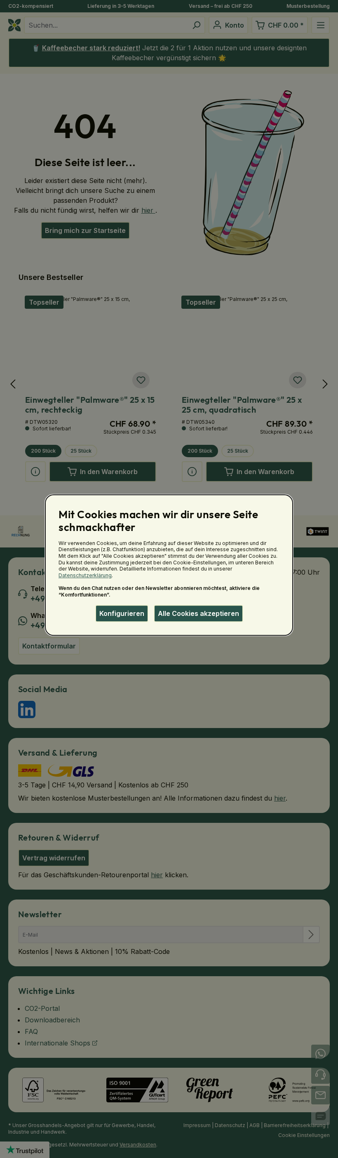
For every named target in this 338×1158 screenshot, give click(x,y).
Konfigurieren (121, 613)
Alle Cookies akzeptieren (198, 613)
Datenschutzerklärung (85, 575)
